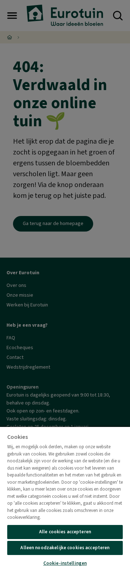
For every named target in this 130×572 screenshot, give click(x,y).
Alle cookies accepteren (65, 532)
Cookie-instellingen (65, 563)
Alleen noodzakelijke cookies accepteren (64, 548)
